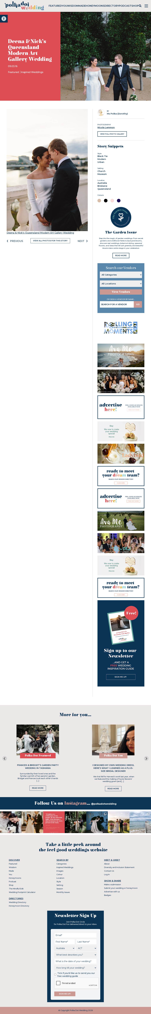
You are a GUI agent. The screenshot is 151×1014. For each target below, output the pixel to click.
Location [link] (60, 878)
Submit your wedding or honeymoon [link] (121, 888)
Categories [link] (61, 864)
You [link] (64, 5)
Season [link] (59, 889)
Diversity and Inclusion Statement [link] (119, 867)
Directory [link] (111, 5)
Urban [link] (100, 162)
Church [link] (101, 171)
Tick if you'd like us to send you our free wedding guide (76, 974)
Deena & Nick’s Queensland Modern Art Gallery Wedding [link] (40, 232)
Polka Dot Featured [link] (38, 755)
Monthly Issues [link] (63, 892)
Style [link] (58, 881)
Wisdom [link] (72, 5)
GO (138, 304)
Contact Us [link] (109, 871)
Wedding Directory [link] (17, 902)
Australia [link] (102, 183)
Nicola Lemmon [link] (106, 127)
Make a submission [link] (112, 884)
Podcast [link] (125, 5)
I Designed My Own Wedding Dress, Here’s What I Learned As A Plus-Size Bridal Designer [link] (113, 768)
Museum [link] (102, 174)
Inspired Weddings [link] (32, 72)
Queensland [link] (104, 189)
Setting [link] (59, 885)
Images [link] (59, 871)
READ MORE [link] (121, 255)
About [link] (107, 864)
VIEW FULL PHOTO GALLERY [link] (112, 134)
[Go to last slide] (4, 758)
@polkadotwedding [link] (103, 803)
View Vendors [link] (121, 291)
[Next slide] (146, 758)
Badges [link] (107, 895)
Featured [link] (55, 5)
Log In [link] (107, 874)
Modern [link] (101, 159)
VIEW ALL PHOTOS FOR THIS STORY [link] (50, 241)
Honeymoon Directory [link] (19, 906)
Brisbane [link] (102, 186)
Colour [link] (59, 874)
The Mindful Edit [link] (16, 889)
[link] (4, 19)
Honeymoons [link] (95, 5)
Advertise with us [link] (112, 892)
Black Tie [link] (102, 156)
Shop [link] (135, 5)
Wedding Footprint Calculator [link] (22, 892)
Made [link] (82, 5)
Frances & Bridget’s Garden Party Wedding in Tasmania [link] (38, 766)
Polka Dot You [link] (113, 755)
